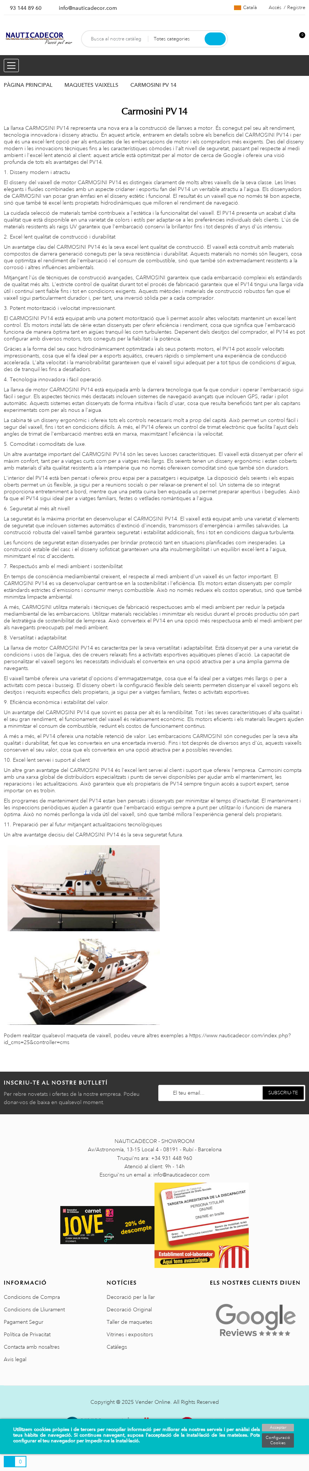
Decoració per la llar (131, 1297)
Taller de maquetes (129, 1322)
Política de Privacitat (27, 1334)
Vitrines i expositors (130, 1334)
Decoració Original (129, 1309)
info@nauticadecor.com (88, 8)
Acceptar (278, 1427)
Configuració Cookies (278, 1440)
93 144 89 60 (25, 8)
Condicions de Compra (32, 1297)
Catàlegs (117, 1346)
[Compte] (286, 39)
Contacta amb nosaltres (32, 1346)
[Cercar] (215, 38)
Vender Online (152, 1402)
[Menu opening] (11, 65)
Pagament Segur (23, 1322)
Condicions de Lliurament (34, 1309)
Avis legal (15, 1359)
